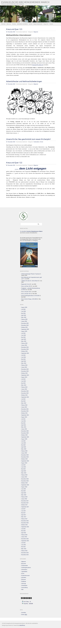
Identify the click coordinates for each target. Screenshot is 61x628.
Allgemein (36, 31)
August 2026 (24, 307)
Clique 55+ (45, 24)
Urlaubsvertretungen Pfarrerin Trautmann (30, 274)
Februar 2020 (24, 451)
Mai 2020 (23, 445)
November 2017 (25, 502)
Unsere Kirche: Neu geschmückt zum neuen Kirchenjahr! (28, 139)
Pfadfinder (23, 581)
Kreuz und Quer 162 (25, 293)
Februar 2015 (24, 550)
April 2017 (23, 514)
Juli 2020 (23, 441)
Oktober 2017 (24, 504)
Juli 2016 (23, 528)
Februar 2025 (24, 343)
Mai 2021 (23, 423)
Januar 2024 (24, 367)
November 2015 (25, 538)
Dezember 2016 (25, 520)
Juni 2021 (23, 421)
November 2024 (25, 349)
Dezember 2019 (25, 455)
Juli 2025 (23, 333)
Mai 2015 (23, 546)
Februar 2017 (24, 518)
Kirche (41, 141)
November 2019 (25, 457)
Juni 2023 (23, 381)
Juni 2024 (23, 357)
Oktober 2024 (24, 351)
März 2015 (23, 548)
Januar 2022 (24, 407)
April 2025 (23, 339)
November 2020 (25, 433)
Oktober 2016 (24, 524)
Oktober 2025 (24, 327)
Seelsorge (23, 583)
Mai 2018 (23, 490)
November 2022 (25, 393)
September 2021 (25, 415)
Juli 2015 (23, 542)
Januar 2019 (24, 477)
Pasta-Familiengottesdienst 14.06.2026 (30, 295)
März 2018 (23, 494)
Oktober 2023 (24, 373)
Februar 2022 (24, 405)
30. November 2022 (10, 31)
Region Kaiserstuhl (37, 24)
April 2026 (23, 315)
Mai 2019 (23, 469)
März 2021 (23, 427)
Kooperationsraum (25, 575)
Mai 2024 (23, 359)
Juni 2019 (23, 467)
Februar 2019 (24, 475)
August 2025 (24, 331)
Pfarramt (3, 24)
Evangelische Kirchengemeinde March (25, 2)
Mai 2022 (23, 401)
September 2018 (25, 484)
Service (30, 24)
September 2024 (25, 353)
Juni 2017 (23, 510)
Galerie (51, 24)
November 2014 (25, 554)
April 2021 (23, 425)
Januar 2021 (24, 429)
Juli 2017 (23, 508)
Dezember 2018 (25, 478)
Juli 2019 (23, 465)
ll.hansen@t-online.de (37, 64)
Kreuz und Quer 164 (25, 286)
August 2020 (24, 439)
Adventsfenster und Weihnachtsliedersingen (24, 81)
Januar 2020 (24, 453)
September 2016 (25, 526)
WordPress (22, 625)
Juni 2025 (23, 335)
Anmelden (23, 612)
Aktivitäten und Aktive (22, 24)
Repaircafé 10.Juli (25, 284)
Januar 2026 (24, 321)
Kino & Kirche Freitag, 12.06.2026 (29, 299)
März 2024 (23, 363)
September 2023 (25, 375)
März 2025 (23, 341)
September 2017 (25, 506)
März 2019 (23, 473)
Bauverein (23, 563)
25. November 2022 (10, 141)
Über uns (9, 24)
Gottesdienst (36, 141)
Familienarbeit (24, 565)
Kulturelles (23, 577)
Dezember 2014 (25, 552)
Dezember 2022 (25, 391)
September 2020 (25, 437)
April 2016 (23, 532)
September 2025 (25, 329)
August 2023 (24, 377)
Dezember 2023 (25, 369)
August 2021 (24, 417)
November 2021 (25, 411)
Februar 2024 (24, 365)
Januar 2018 (24, 498)
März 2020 (23, 449)
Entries (24, 614)
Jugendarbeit (24, 571)
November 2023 (25, 371)
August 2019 (24, 463)
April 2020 (23, 447)
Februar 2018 (24, 496)
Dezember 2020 (25, 431)
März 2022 (23, 403)
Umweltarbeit (24, 585)
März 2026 (23, 317)
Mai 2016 (23, 530)
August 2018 (24, 486)
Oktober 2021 (24, 413)
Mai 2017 (23, 512)
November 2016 (25, 522)
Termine (14, 24)
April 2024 (23, 361)
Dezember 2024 (25, 347)
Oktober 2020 (24, 435)
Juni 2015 (23, 544)
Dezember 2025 (25, 323)
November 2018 (25, 480)
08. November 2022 (10, 165)
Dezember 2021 (25, 409)
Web (22, 589)
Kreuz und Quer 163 (25, 291)
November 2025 (25, 325)
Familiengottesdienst (26, 567)
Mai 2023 (23, 383)
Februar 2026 (24, 319)
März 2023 (23, 385)
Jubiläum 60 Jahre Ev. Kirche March (29, 280)
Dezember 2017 (25, 500)
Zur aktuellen (31, 231)
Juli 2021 (23, 419)
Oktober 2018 (24, 482)
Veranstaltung (24, 587)
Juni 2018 (23, 488)
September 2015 (25, 540)
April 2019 (23, 471)
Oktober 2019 (24, 459)
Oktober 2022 (24, 395)
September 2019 (25, 461)
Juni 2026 (23, 311)
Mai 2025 (23, 337)
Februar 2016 (24, 534)
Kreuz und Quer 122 (14, 163)
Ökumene (23, 579)
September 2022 (25, 397)
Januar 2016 (24, 536)
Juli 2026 (23, 309)
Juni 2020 (23, 443)
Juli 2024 (23, 355)
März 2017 (23, 516)
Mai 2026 (23, 313)
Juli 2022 (23, 399)
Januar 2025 (24, 345)
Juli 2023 (23, 379)
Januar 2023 (24, 389)
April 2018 (23, 492)
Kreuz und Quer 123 (14, 29)
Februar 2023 (24, 387)
